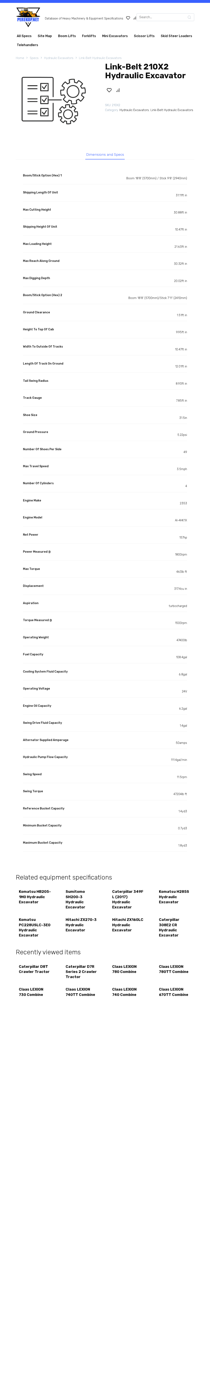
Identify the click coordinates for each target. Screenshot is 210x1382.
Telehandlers (27, 45)
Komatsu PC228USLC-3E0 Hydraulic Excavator (34, 927)
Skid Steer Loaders (176, 36)
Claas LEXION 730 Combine (31, 992)
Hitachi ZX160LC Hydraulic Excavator (127, 924)
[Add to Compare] (118, 90)
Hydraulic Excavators (58, 58)
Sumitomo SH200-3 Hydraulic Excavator (75, 899)
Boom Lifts (67, 36)
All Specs (24, 36)
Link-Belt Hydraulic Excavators (100, 58)
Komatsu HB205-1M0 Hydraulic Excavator (35, 896)
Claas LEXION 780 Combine (124, 969)
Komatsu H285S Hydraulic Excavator (174, 896)
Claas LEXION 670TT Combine (173, 992)
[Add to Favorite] (109, 90)
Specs (34, 58)
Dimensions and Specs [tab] (105, 154)
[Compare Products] (134, 18)
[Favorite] (128, 18)
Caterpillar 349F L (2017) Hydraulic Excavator (127, 899)
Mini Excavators (115, 36)
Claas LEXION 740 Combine (124, 992)
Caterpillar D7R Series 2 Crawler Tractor (81, 971)
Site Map (45, 36)
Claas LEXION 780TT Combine (173, 969)
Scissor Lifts (144, 36)
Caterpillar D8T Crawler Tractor (34, 969)
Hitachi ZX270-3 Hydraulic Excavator (81, 924)
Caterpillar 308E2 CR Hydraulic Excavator (169, 927)
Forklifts (89, 36)
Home (20, 58)
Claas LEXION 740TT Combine (80, 992)
